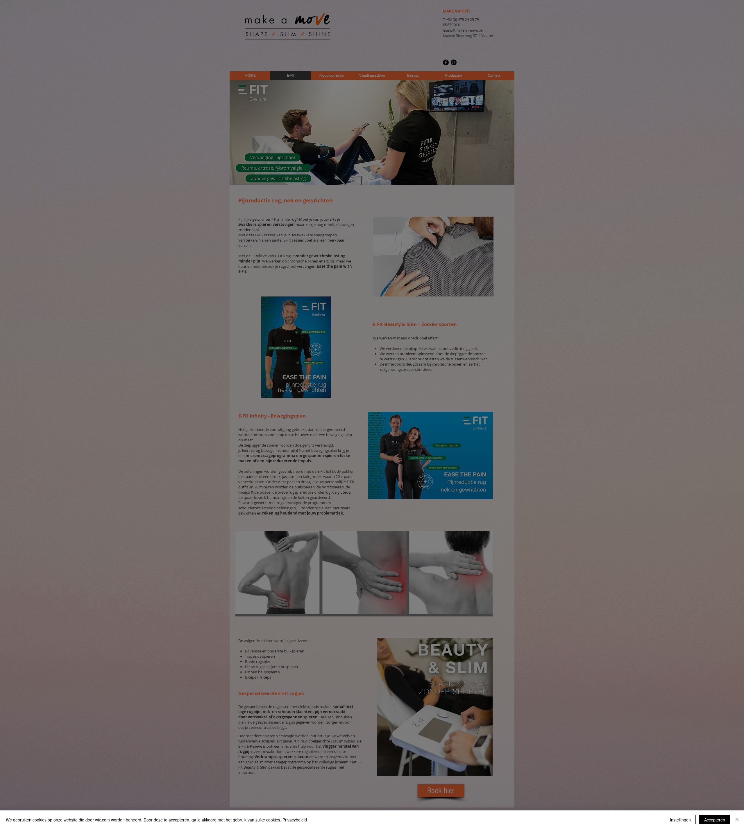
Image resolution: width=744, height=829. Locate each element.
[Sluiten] (737, 819)
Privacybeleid (294, 820)
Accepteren (714, 820)
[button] (453, 354)
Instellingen (680, 820)
